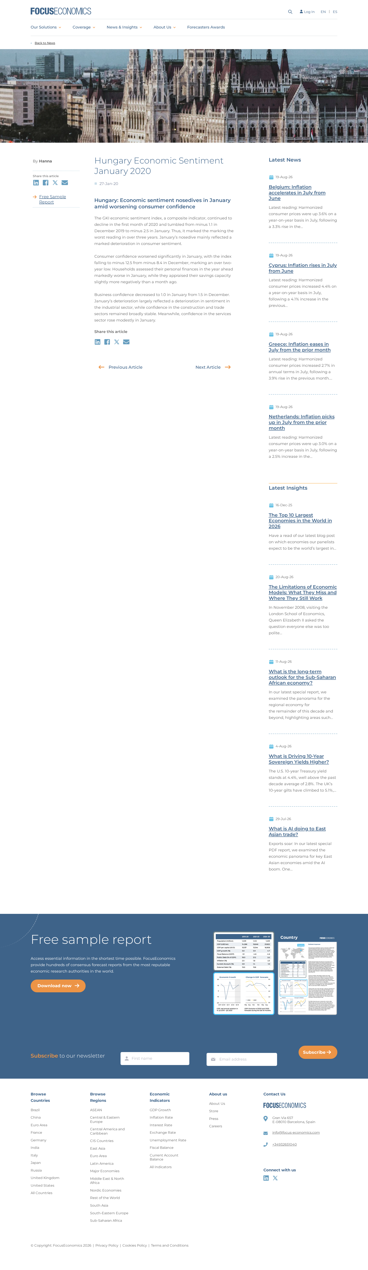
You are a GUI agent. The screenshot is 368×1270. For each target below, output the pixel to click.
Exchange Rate (163, 1133)
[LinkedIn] (266, 1178)
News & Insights (122, 27)
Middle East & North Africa (107, 1181)
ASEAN (96, 1110)
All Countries (41, 1193)
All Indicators (161, 1167)
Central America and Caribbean (107, 1131)
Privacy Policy (106, 1245)
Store (213, 1111)
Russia (36, 1170)
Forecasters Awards (206, 27)
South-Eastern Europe (109, 1213)
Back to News (45, 43)
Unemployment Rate (168, 1140)
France (36, 1133)
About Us (162, 27)
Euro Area (39, 1125)
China (36, 1117)
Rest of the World (105, 1198)
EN (323, 12)
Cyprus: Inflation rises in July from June (303, 268)
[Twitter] (275, 1178)
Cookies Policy (134, 1245)
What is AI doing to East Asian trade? (297, 831)
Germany (38, 1140)
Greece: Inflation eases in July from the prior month (300, 347)
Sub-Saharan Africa (106, 1221)
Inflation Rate (161, 1117)
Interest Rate (161, 1125)
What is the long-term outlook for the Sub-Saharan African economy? (302, 677)
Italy (34, 1155)
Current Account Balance (164, 1157)
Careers (215, 1126)
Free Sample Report (52, 199)
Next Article (208, 367)
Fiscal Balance (162, 1148)
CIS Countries (102, 1141)
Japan (36, 1163)
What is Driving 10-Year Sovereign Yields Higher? (299, 759)
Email (212, 1049)
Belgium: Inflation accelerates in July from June (297, 192)
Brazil (35, 1110)
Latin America (102, 1164)
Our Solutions (44, 27)
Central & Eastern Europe (105, 1119)
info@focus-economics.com (296, 1133)
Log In (309, 12)
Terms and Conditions (169, 1245)
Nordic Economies (105, 1190)
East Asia (97, 1148)
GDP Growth (160, 1110)
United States (42, 1185)
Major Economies (104, 1171)
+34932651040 (284, 1144)
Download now (54, 985)
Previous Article (125, 367)
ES (335, 12)
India (35, 1148)
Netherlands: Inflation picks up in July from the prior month (302, 422)
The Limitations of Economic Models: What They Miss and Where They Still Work (303, 592)
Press (213, 1119)
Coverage (82, 27)
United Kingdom (45, 1178)
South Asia (99, 1205)
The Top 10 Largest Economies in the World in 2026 (300, 520)
